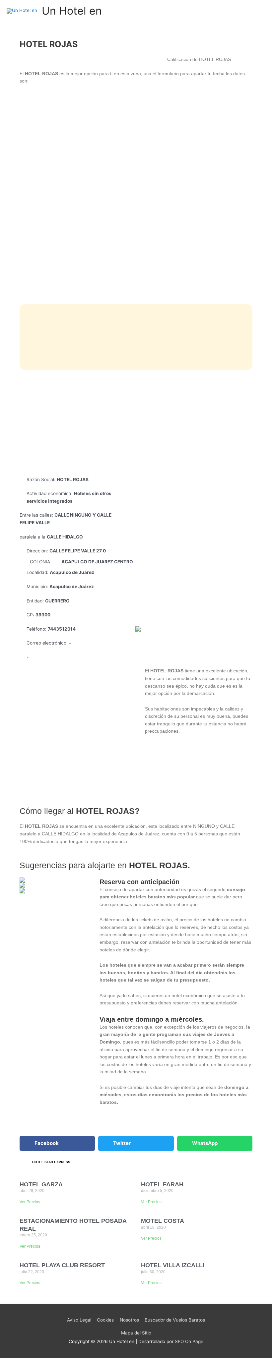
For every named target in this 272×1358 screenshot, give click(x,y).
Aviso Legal (79, 1320)
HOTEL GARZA (41, 1184)
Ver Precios (30, 1202)
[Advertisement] (136, 422)
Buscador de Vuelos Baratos (175, 1320)
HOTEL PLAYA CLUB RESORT (62, 1265)
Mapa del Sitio (136, 1332)
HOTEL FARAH (162, 1184)
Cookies (105, 1320)
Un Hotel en (72, 10)
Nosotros (129, 1320)
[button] (57, 1143)
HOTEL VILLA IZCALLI (172, 1265)
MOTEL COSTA (162, 1220)
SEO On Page (189, 1341)
